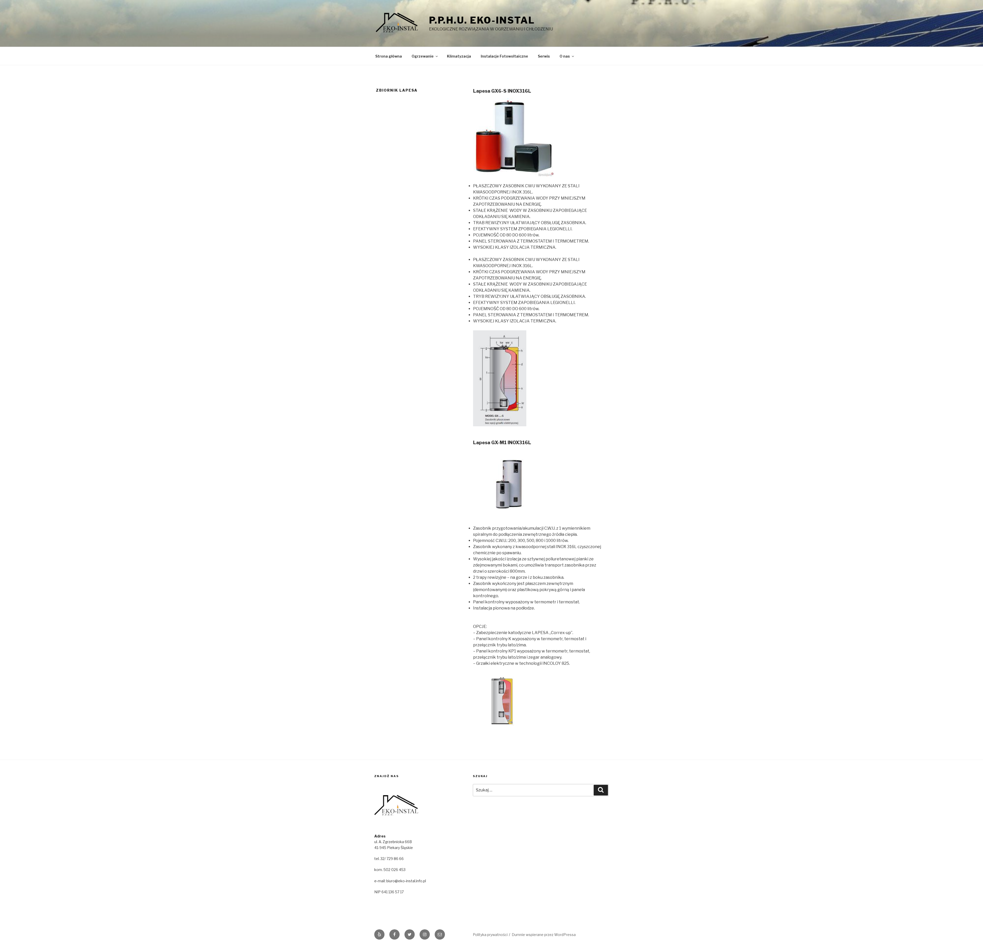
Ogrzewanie (423, 56)
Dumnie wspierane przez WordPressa (544, 934)
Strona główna (388, 56)
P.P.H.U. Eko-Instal (482, 20)
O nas (565, 56)
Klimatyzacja (459, 56)
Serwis (544, 56)
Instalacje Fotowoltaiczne (504, 56)
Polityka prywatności (490, 934)
